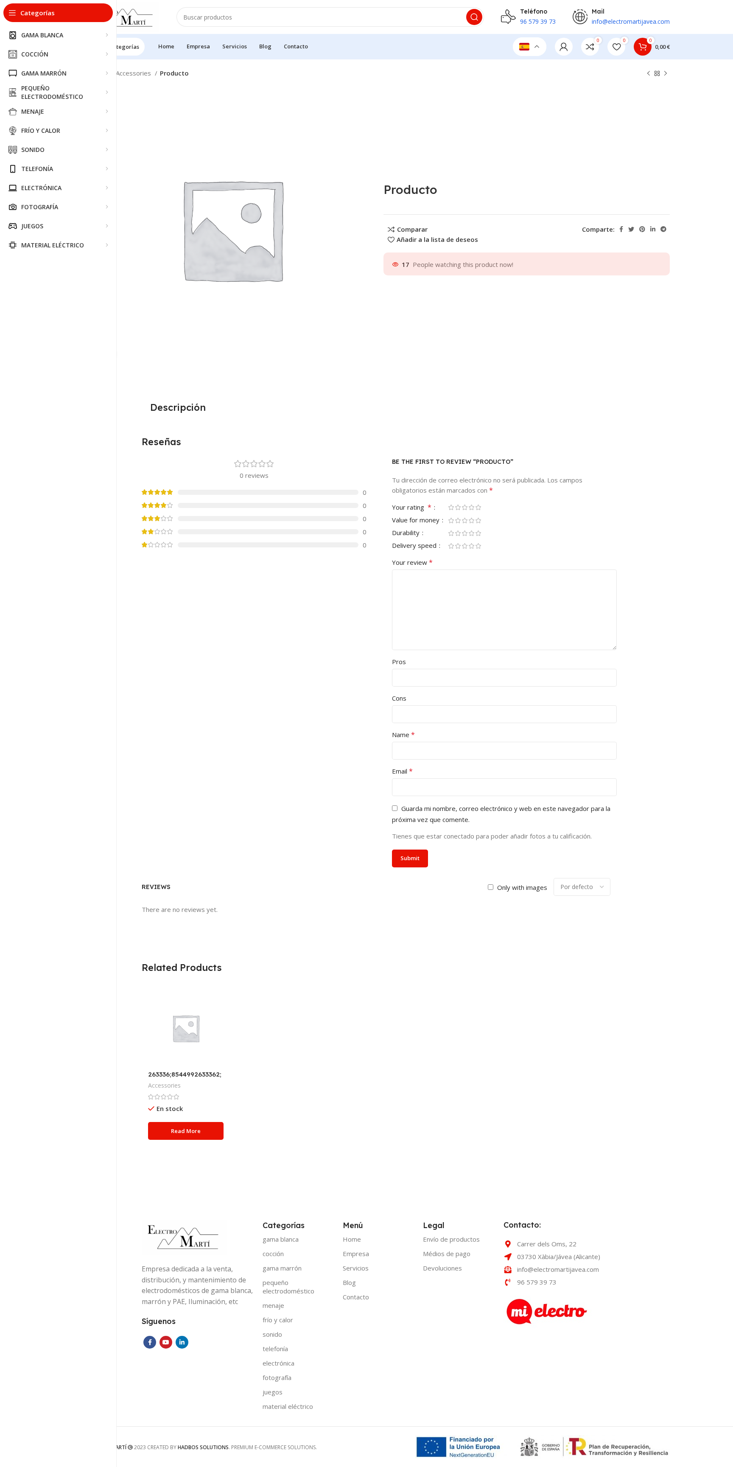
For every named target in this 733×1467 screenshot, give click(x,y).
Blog (349, 1282)
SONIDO (272, 1334)
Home (352, 1239)
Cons (399, 698)
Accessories (134, 73)
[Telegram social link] (663, 229)
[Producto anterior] (648, 74)
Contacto (356, 1297)
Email (402, 771)
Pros (399, 661)
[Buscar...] (474, 17)
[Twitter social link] (631, 229)
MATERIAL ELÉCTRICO (288, 1406)
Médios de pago (446, 1253)
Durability (406, 533)
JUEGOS (273, 1392)
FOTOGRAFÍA (277, 1377)
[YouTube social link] (165, 1342)
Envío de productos (451, 1239)
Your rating (411, 508)
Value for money (416, 520)
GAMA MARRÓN (282, 1268)
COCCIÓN (273, 1253)
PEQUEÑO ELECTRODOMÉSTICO (288, 1286)
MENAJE (273, 1305)
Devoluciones (442, 1268)
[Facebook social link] (621, 229)
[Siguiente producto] (665, 74)
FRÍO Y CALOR (278, 1320)
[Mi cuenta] (564, 46)
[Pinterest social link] (642, 229)
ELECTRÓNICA (278, 1363)
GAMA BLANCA (281, 1239)
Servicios (356, 1268)
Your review (412, 562)
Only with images (522, 887)
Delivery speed (415, 546)
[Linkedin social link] (653, 229)
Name (403, 734)
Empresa (356, 1253)
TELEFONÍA (275, 1348)
